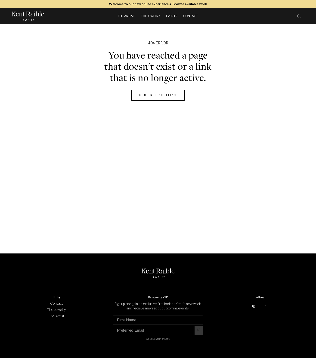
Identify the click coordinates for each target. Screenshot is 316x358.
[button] (298, 16)
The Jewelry (150, 16)
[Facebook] (265, 306)
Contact (190, 16)
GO (199, 330)
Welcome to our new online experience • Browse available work (158, 4)
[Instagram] (254, 306)
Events (171, 16)
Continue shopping (158, 95)
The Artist (126, 16)
